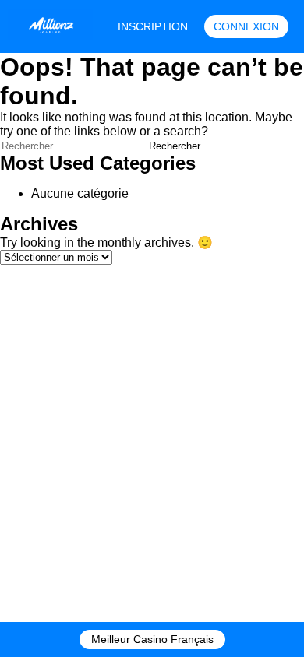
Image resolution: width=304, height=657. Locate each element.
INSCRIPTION (153, 26)
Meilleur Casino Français (152, 639)
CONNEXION (246, 26)
